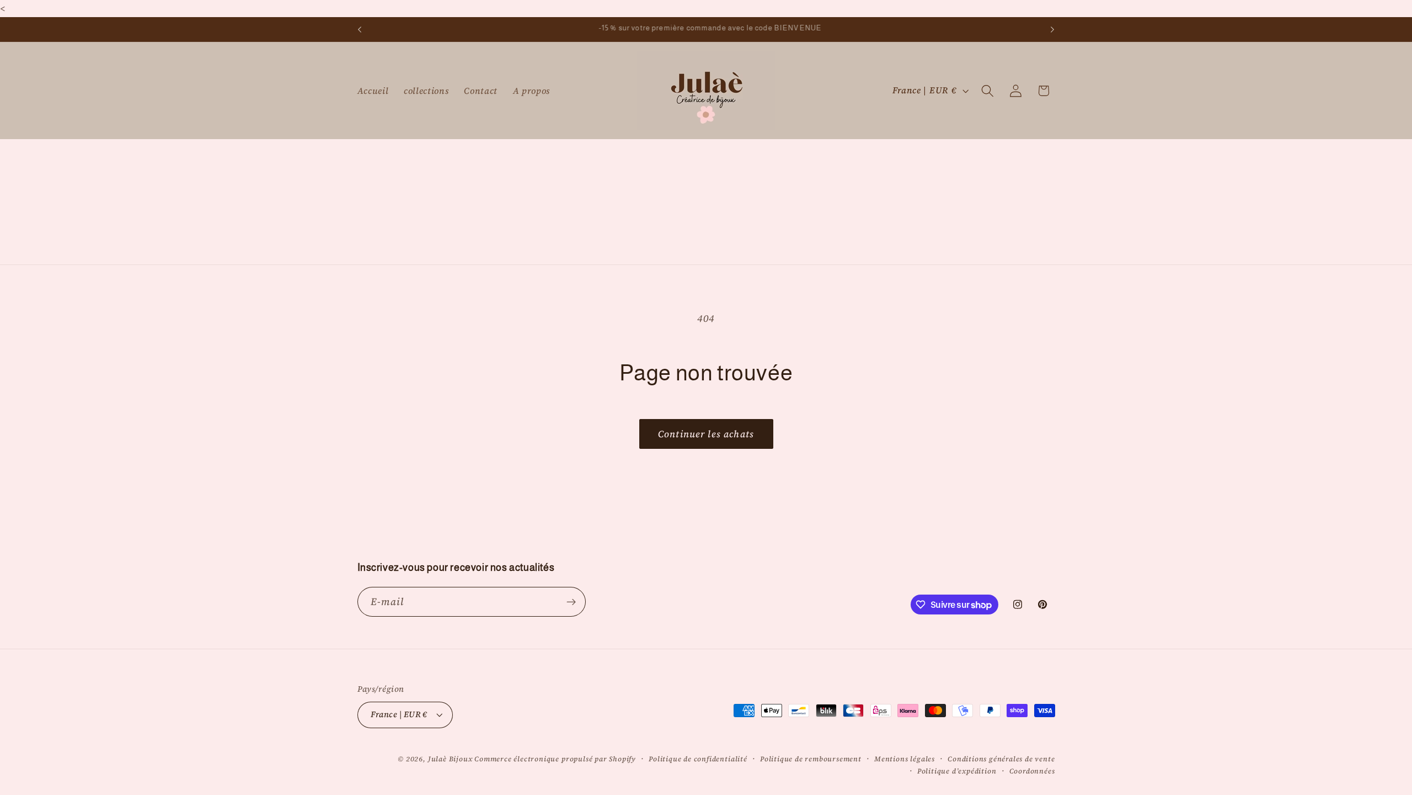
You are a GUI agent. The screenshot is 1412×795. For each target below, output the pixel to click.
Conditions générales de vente (1001, 759)
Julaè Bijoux (450, 759)
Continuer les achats (706, 434)
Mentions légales (904, 759)
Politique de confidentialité (698, 759)
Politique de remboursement (811, 759)
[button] (988, 91)
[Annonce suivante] (1052, 29)
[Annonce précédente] (359, 29)
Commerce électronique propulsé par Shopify (555, 759)
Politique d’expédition (957, 771)
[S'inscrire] (571, 602)
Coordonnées (1032, 771)
